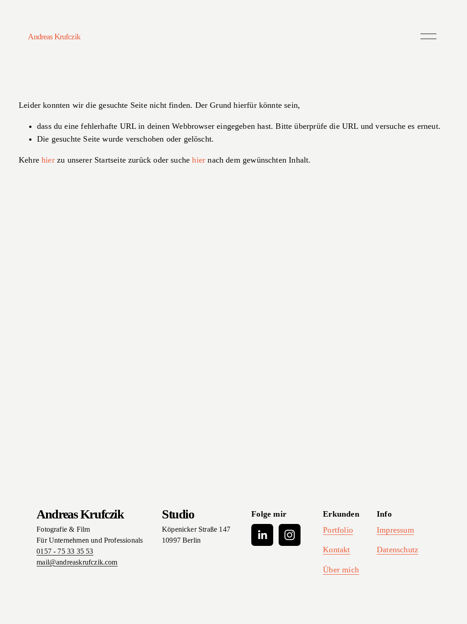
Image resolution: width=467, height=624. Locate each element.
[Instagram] (290, 535)
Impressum (395, 529)
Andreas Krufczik (54, 36)
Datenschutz (397, 549)
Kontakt (336, 549)
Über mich (341, 569)
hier (48, 159)
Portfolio (338, 529)
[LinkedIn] (262, 535)
